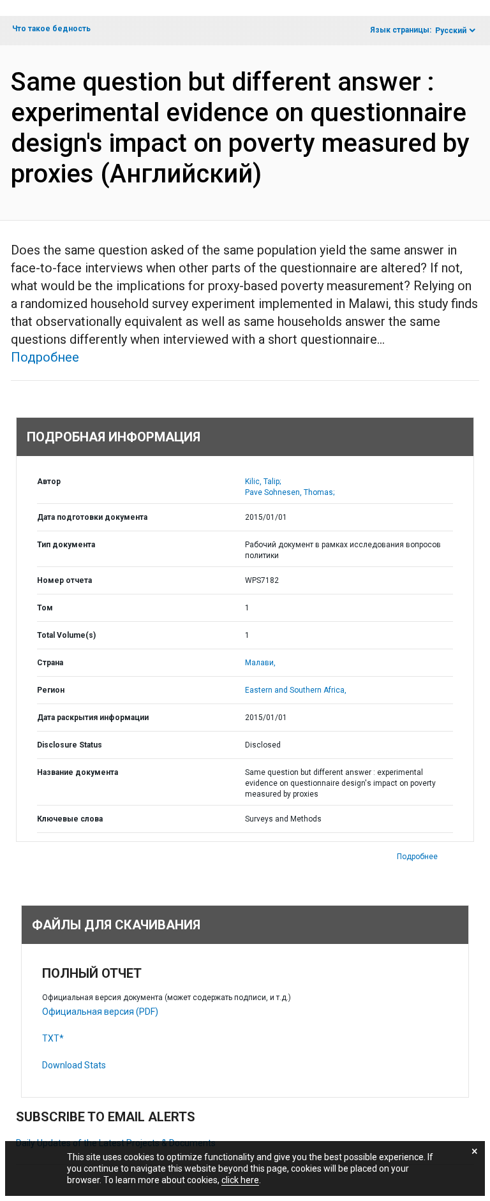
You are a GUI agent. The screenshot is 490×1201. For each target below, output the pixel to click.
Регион (50, 690)
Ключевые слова (70, 818)
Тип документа (66, 544)
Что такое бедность (51, 28)
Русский (450, 30)
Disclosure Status (69, 744)
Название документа (77, 772)
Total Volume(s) (66, 635)
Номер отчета (64, 580)
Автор (49, 481)
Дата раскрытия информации (93, 717)
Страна (50, 662)
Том (45, 607)
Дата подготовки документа (92, 517)
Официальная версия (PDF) (100, 1011)
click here (240, 1180)
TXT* (53, 1038)
